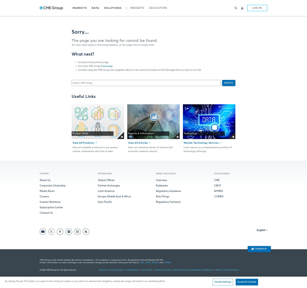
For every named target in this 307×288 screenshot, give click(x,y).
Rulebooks (162, 185)
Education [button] (158, 8)
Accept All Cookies (246, 282)
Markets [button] (80, 8)
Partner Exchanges (109, 185)
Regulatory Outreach (168, 202)
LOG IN (257, 8)
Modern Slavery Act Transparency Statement (193, 270)
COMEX (219, 196)
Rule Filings (162, 196)
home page (107, 66)
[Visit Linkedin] (69, 232)
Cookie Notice (132, 270)
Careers (44, 196)
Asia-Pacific (105, 202)
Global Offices (106, 180)
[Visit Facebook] (60, 232)
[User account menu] (242, 8)
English (261, 230)
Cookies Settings (222, 282)
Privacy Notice (117, 270)
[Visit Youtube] (43, 232)
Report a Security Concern (227, 270)
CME (217, 180)
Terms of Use (147, 270)
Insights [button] (137, 8)
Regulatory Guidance (168, 191)
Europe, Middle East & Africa (114, 196)
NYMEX (218, 191)
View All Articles (138, 143)
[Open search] (236, 8)
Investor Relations (50, 202)
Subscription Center (51, 207)
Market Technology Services (201, 143)
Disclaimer (103, 270)
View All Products (83, 143)
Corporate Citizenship (53, 185)
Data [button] (95, 8)
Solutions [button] (113, 8)
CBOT (217, 185)
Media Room (47, 191)
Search (228, 83)
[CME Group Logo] (51, 8)
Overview (161, 180)
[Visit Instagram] (77, 232)
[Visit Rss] (86, 232)
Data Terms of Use (163, 270)
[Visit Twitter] (51, 232)
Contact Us (46, 213)
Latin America (106, 191)
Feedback (261, 249)
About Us (45, 180)
